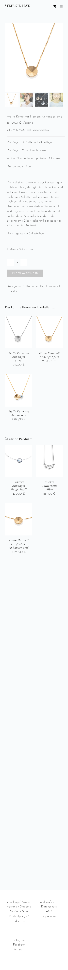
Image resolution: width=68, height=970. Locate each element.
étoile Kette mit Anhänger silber (18, 357)
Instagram (19, 940)
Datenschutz (49, 906)
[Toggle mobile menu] (61, 6)
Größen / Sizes (19, 911)
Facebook (19, 944)
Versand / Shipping (19, 906)
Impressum (49, 916)
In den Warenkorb (25, 273)
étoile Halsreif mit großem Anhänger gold (19, 544)
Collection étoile (33, 286)
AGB (49, 911)
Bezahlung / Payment (19, 902)
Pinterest (19, 949)
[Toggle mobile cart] (54, 6)
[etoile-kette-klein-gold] (34, 57)
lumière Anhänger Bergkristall (19, 486)
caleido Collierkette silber (49, 486)
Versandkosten (41, 130)
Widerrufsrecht (49, 902)
